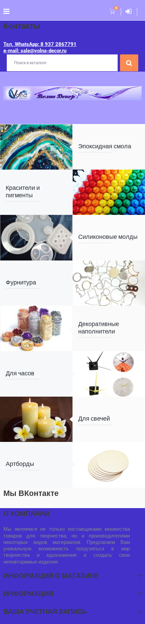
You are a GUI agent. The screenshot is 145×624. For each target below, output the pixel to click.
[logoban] (72, 93)
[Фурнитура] (108, 283)
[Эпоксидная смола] (36, 147)
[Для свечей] (36, 419)
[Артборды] (108, 464)
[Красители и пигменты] (108, 192)
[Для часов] (108, 373)
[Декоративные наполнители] (36, 328)
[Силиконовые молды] (36, 237)
